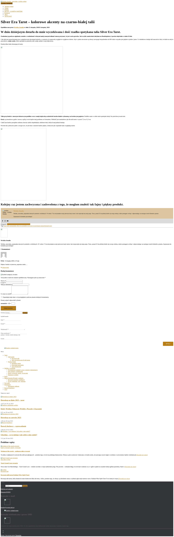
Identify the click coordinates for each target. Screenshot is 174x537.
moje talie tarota (11, 224)
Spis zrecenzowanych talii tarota (21, 360)
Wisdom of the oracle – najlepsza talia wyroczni (15, 451)
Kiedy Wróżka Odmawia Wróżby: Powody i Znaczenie (21, 409)
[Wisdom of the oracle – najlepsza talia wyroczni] (10, 446)
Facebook (5, 531)
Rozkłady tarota (16, 363)
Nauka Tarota (12, 362)
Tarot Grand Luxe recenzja (9, 463)
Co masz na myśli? (6, 294)
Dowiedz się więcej (142, 455)
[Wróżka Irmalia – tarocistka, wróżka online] (13, 1)
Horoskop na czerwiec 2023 (11, 418)
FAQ (5, 389)
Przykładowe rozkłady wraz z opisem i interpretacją (23, 370)
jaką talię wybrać (5, 459)
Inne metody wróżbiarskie (15, 371)
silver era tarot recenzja (31, 226)
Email (3, 324)
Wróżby (6, 10)
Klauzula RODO (6, 492)
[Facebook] (2, 221)
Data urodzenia (6, 333)
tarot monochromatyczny (45, 226)
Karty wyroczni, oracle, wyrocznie (18, 373)
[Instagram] (5, 221)
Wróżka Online (8, 6)
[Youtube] (7, 221)
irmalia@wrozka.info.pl (7, 507)
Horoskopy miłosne (13, 386)
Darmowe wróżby (13, 375)
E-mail (3, 282)
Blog (6, 14)
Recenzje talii (20, 224)
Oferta (6, 8)
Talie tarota (27, 224)
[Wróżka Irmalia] (4, 237)
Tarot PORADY (16, 366)
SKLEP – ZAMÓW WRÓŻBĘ (13, 11)
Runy (6, 376)
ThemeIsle (18, 535)
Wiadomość (5, 329)
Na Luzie (7, 383)
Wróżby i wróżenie (9, 368)
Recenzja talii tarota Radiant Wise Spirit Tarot (15, 475)
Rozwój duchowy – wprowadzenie (13, 426)
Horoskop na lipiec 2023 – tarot (12, 400)
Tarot (5, 355)
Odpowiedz (5, 267)
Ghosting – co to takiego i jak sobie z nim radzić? (19, 435)
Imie (2, 320)
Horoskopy (7, 384)
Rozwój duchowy (9, 388)
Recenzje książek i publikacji (16, 380)
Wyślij (168, 343)
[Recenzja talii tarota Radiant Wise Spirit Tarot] (3, 470)
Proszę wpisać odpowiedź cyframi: (11, 300)
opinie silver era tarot (19, 226)
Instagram (5, 533)
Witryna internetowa (6, 284)
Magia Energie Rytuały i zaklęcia (13, 378)
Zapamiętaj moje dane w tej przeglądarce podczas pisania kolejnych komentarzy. (26, 297)
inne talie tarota (8, 226)
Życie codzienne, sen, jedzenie (16, 381)
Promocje (7, 13)
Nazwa (3, 281)
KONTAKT (8, 16)
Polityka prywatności (7, 489)
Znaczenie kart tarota (18, 365)
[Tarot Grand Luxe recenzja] (9, 458)
